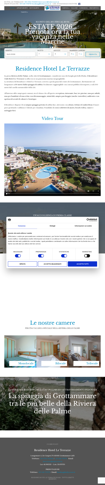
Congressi (83, 8)
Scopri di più (52, 46)
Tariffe (24, 12)
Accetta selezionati (52, 264)
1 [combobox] (79, 54)
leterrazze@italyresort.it (48, 2)
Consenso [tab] (21, 226)
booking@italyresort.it (41, 4)
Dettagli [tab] (52, 226)
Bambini (73, 50)
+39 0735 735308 (31, 2)
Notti (40, 50)
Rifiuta (23, 264)
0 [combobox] (71, 54)
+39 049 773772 (25, 4)
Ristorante (34, 8)
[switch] (41, 255)
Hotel (12, 8)
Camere (81, 50)
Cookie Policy (52, 444)
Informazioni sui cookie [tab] (83, 226)
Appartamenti (22, 8)
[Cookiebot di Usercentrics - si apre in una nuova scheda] (88, 219)
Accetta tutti (82, 264)
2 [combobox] (55, 54)
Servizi (65, 8)
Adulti (57, 50)
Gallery (74, 8)
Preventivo (94, 8)
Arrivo (8, 50)
